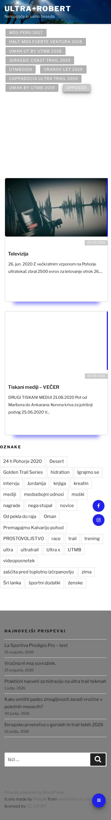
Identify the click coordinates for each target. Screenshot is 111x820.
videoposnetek (19, 560)
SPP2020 (76, 88)
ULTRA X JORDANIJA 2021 (36, 97)
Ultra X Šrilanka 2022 (35, 134)
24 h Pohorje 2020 (22, 461)
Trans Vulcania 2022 (34, 158)
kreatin (81, 483)
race (56, 538)
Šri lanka (12, 583)
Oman (50, 516)
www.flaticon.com (75, 798)
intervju (11, 483)
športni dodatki (44, 583)
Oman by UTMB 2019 (32, 88)
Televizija (18, 254)
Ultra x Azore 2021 (31, 124)
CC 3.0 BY (36, 805)
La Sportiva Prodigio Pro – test (36, 645)
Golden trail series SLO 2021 (43, 115)
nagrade (11, 505)
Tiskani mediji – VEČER (33, 387)
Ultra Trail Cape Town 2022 (42, 167)
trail (72, 538)
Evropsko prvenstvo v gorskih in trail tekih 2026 (53, 724)
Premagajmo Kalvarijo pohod (33, 527)
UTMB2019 (20, 69)
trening (92, 538)
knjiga (60, 483)
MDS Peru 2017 (26, 32)
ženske (75, 583)
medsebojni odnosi (44, 494)
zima (86, 572)
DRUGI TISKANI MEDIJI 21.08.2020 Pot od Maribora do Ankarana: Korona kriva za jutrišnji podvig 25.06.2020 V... (50, 404)
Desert (56, 461)
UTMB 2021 (21, 106)
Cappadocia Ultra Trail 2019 (43, 78)
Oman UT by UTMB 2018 (35, 51)
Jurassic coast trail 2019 (39, 60)
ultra (8, 549)
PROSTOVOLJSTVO (23, 538)
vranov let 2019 (63, 69)
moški (78, 494)
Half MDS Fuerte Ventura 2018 (45, 42)
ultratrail (30, 549)
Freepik (40, 798)
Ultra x (53, 549)
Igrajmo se (88, 472)
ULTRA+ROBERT (37, 8)
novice (67, 505)
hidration (60, 472)
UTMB (74, 549)
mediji (9, 494)
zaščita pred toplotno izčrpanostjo (38, 572)
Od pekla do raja (19, 516)
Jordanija (36, 483)
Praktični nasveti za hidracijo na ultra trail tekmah (55, 681)
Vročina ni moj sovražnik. (30, 663)
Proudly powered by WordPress (34, 792)
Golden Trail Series (23, 472)
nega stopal (40, 505)
